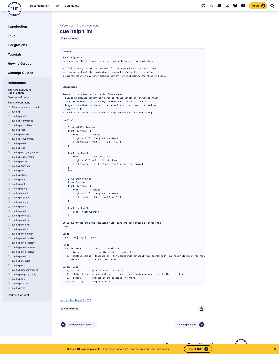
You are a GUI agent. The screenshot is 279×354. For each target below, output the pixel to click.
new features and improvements (149, 349)
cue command (71, 38)
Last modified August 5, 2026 (75, 300)
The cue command (88, 25)
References (66, 25)
